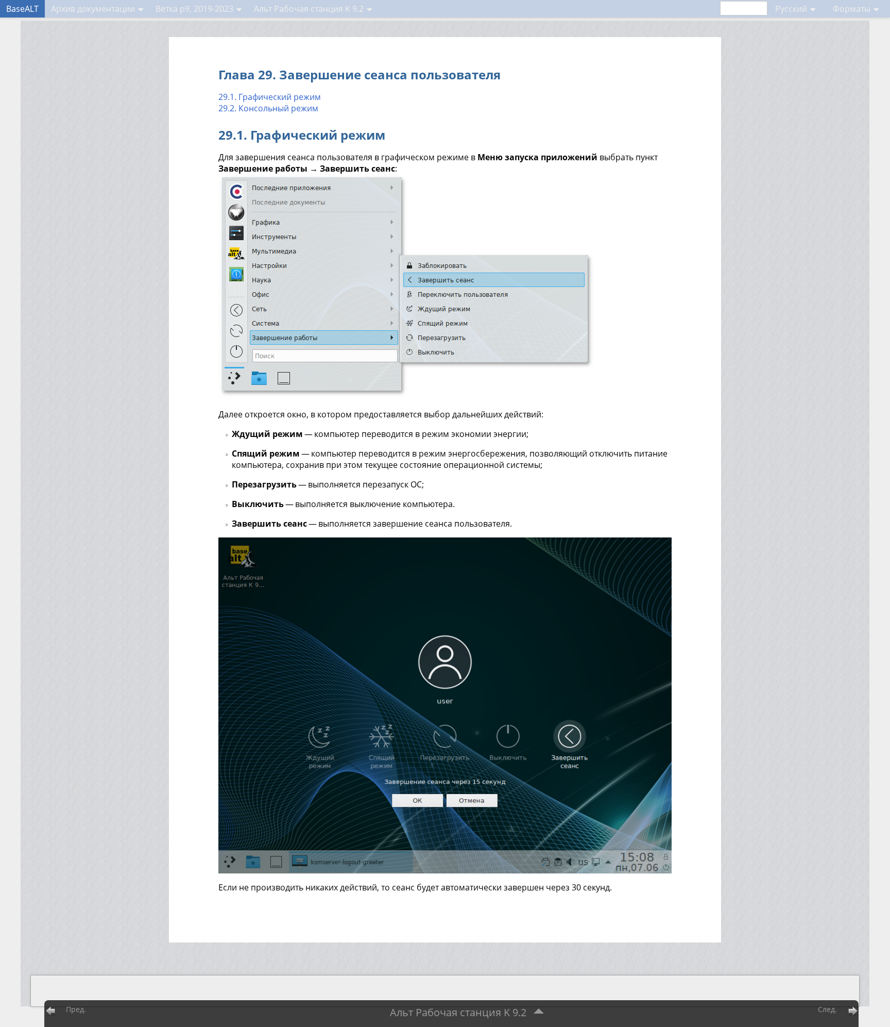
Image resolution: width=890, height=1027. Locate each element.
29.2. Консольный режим (268, 108)
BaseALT (22, 8)
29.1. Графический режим (269, 97)
